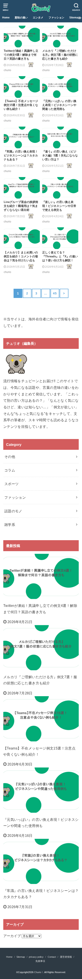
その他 (9, 457)
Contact (52, 957)
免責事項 (40, 961)
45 (55, 293)
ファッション (56, 17)
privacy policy (36, 957)
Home (6, 17)
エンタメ (38, 17)
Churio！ (39, 972)
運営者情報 (66, 957)
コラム (9, 470)
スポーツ (11, 484)
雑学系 (9, 525)
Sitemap (74, 17)
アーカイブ (12, 936)
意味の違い (21, 17)
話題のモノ (13, 511)
